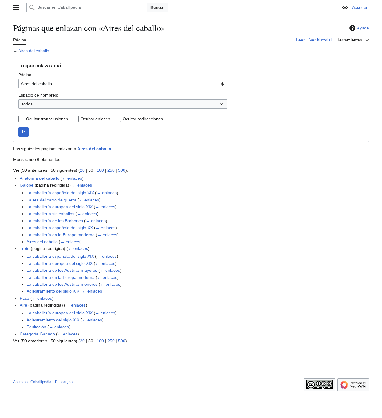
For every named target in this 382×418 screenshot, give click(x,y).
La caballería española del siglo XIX (60, 192)
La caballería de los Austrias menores (62, 284)
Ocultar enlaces (95, 118)
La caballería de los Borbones (55, 220)
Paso (24, 298)
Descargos (64, 382)
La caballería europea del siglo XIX (60, 206)
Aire (23, 305)
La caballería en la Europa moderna (61, 234)
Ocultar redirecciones (143, 118)
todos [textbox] (27, 104)
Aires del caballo (33, 50)
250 (111, 170)
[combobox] (122, 83)
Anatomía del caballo (39, 178)
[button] (16, 7)
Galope (26, 185)
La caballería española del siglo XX (60, 227)
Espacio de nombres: (38, 95)
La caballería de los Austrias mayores (62, 270)
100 (100, 170)
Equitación (36, 326)
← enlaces (72, 178)
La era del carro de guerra (51, 200)
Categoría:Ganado (37, 334)
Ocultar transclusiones (47, 118)
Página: (25, 74)
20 (82, 170)
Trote (25, 248)
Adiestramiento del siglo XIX (53, 291)
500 (121, 170)
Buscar (157, 7)
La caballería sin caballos (50, 213)
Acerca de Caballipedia (32, 382)
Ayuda (363, 28)
